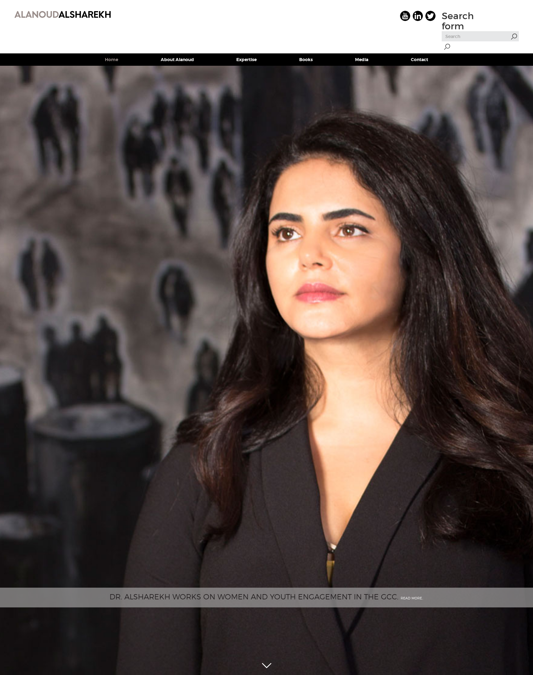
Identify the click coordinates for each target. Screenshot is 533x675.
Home (111, 59)
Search (447, 46)
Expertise (246, 59)
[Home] (62, 14)
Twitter (430, 16)
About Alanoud (177, 59)
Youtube (405, 16)
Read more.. (412, 598)
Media (361, 59)
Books (306, 59)
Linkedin (418, 16)
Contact (419, 59)
